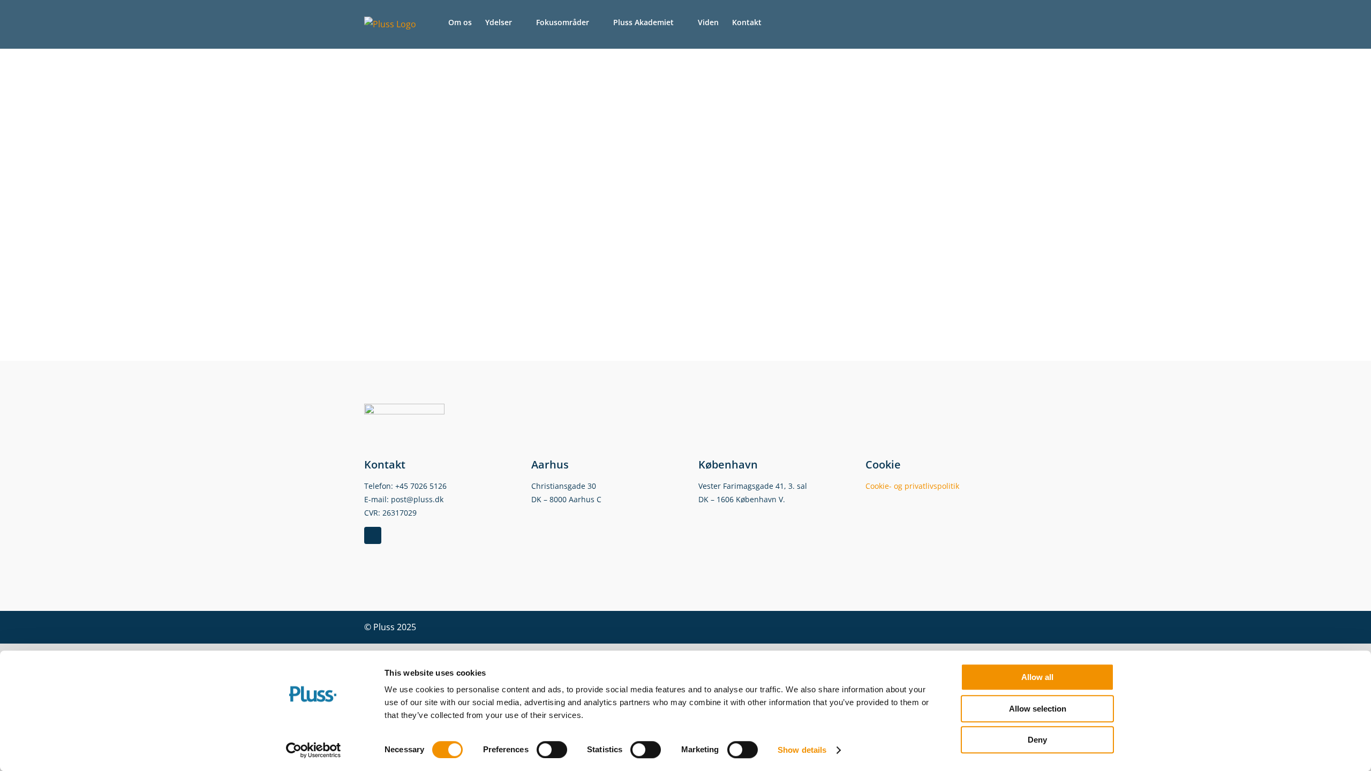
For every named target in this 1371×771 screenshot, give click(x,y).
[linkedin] (372, 535)
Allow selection (1037, 708)
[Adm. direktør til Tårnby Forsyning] (508, 56)
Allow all (1037, 677)
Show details (802, 749)
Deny (1037, 739)
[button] (778, 22)
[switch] (552, 749)
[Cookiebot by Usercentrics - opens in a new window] (313, 750)
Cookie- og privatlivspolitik (912, 486)
